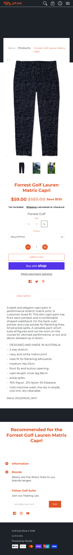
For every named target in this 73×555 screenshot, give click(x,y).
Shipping (31, 207)
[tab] (24, 295)
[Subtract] (28, 247)
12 (37, 224)
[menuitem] (45, 3)
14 (44, 224)
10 (29, 224)
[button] (45, 3)
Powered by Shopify (22, 541)
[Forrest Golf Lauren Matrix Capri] (22, 168)
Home (11, 48)
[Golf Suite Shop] (12, 3)
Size (37, 218)
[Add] (45, 247)
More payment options (36, 274)
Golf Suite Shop (19, 531)
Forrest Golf (36, 214)
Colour (36, 231)
